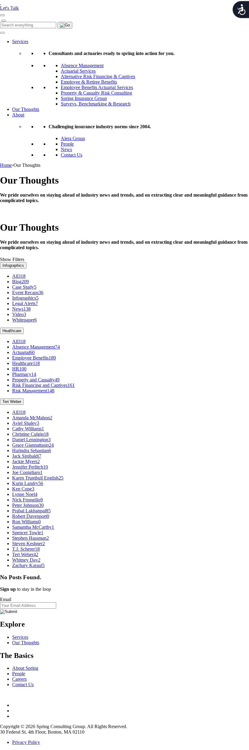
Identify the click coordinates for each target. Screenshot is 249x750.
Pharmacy (24, 374)
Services (20, 41)
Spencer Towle (27, 532)
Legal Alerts (25, 303)
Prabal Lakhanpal (31, 510)
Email (5, 599)
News (66, 149)
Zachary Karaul (28, 565)
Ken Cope (23, 488)
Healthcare (11, 331)
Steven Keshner (28, 543)
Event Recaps (27, 292)
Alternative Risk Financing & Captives (98, 76)
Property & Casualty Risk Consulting (96, 92)
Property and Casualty (36, 379)
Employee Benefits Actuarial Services (97, 87)
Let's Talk (9, 8)
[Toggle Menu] (2, 33)
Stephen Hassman (30, 538)
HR (19, 368)
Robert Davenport (30, 516)
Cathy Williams (28, 428)
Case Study (24, 287)
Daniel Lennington (31, 439)
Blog (20, 281)
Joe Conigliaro (27, 472)
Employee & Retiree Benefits (89, 81)
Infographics (13, 265)
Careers (19, 679)
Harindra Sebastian (31, 450)
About (18, 114)
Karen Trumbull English (37, 477)
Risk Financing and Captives (43, 385)
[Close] (3, 21)
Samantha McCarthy (33, 527)
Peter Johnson (28, 505)
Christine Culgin (30, 434)
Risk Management (33, 390)
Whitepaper (24, 319)
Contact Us (71, 154)
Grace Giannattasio (33, 445)
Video (19, 314)
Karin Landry (27, 483)
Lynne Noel (24, 494)
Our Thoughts (25, 109)
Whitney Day (26, 559)
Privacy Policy (26, 742)
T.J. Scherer (26, 549)
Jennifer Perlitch (30, 467)
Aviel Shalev (25, 423)
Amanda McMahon (32, 417)
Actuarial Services (78, 71)
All (19, 276)
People (67, 143)
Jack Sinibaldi (26, 456)
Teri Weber (11, 401)
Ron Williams (26, 521)
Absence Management (82, 65)
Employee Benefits (34, 357)
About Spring (25, 668)
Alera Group (73, 138)
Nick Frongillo (27, 499)
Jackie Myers (26, 461)
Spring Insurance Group (84, 98)
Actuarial (23, 352)
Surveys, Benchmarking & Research (96, 103)
